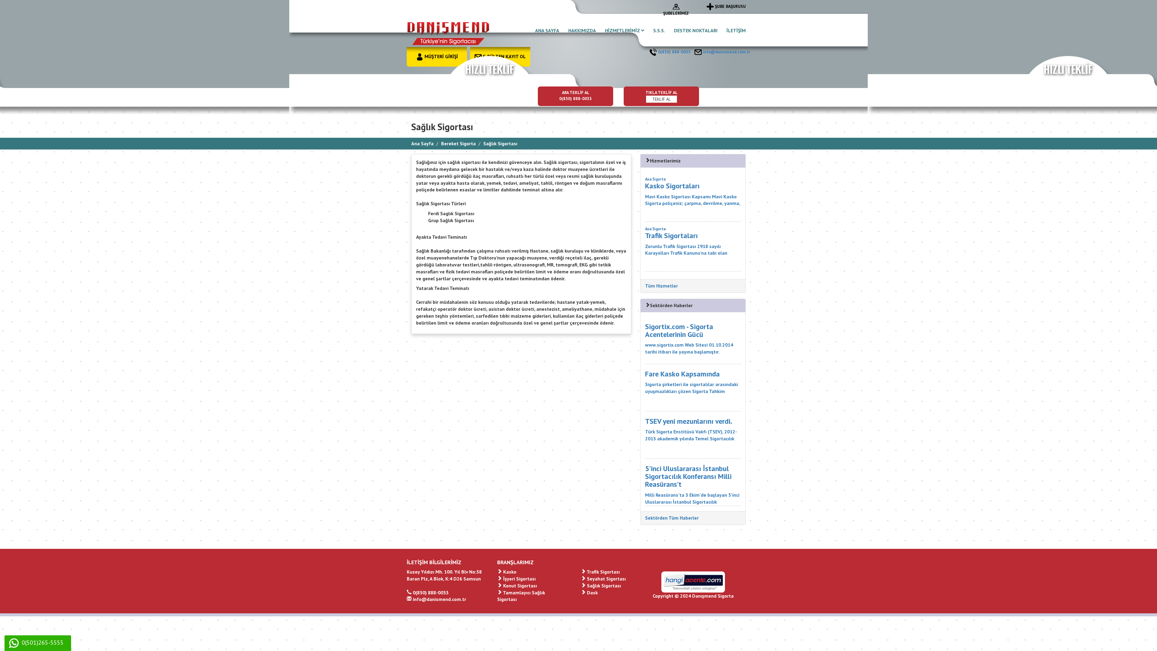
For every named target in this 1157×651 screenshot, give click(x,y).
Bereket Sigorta (458, 143)
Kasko (509, 572)
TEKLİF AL (661, 99)
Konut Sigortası (519, 586)
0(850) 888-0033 (674, 52)
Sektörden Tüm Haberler (672, 518)
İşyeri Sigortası (519, 579)
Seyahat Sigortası (606, 579)
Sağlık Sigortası (603, 586)
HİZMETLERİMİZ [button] (623, 30)
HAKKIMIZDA (582, 30)
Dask (592, 593)
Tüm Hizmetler (661, 286)
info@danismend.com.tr (726, 52)
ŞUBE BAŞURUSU (730, 6)
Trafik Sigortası (603, 572)
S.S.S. (659, 30)
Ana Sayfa (422, 143)
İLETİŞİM (736, 30)
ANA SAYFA (547, 30)
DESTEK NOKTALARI (695, 30)
